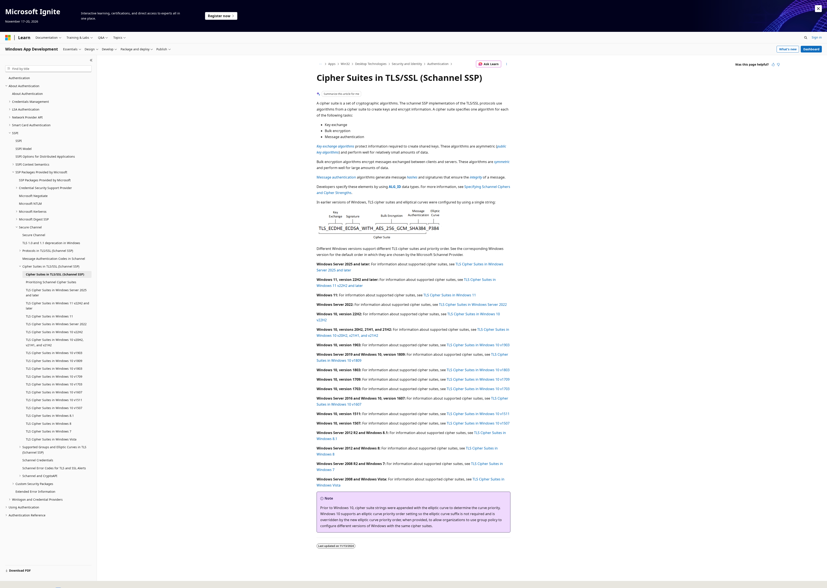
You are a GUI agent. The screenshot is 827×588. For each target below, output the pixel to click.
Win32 (345, 64)
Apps (332, 64)
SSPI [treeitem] (19, 141)
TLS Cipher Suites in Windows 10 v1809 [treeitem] (54, 361)
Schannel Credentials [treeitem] (37, 460)
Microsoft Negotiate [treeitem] (33, 196)
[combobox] (48, 68)
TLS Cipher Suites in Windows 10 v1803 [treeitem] (54, 368)
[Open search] (805, 38)
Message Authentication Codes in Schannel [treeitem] (53, 259)
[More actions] (506, 64)
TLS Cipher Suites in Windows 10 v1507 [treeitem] (54, 408)
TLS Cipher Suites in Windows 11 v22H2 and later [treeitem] (57, 306)
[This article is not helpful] (778, 64)
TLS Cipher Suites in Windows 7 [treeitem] (48, 431)
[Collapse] (91, 60)
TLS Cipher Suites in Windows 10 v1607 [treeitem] (54, 392)
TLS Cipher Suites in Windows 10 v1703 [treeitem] (54, 384)
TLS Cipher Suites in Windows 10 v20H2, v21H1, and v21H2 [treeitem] (55, 342)
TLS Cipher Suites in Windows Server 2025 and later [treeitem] (56, 292)
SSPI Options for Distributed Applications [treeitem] (45, 156)
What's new (788, 49)
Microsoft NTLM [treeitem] (30, 204)
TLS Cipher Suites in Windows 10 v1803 (478, 370)
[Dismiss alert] (818, 8)
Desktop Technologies (371, 64)
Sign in (817, 37)
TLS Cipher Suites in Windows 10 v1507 (478, 423)
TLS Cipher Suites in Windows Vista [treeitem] (51, 439)
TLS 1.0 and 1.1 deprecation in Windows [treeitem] (51, 243)
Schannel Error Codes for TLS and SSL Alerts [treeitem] (54, 468)
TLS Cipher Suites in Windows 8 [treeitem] (48, 424)
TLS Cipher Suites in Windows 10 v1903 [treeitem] (54, 353)
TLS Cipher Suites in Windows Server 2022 (473, 304)
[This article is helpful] (773, 64)
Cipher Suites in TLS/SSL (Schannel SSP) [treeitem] (55, 274)
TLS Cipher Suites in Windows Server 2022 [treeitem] (56, 324)
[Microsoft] (8, 37)
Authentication (438, 64)
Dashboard (811, 49)
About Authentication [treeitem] (27, 94)
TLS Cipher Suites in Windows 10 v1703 (478, 388)
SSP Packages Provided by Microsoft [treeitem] (45, 180)
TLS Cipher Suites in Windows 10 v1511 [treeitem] (54, 400)
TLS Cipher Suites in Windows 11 (449, 295)
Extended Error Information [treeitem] (35, 491)
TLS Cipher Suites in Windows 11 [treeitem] (49, 316)
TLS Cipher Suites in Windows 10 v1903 (478, 345)
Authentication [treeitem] (19, 78)
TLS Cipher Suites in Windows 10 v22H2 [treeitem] (54, 332)
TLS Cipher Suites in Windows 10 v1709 (478, 379)
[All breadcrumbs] (320, 64)
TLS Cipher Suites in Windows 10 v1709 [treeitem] (54, 376)
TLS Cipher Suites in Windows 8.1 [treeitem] (50, 416)
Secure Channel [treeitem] (33, 235)
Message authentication (336, 177)
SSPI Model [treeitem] (24, 149)
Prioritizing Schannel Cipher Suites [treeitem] (51, 282)
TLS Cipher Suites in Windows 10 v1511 (478, 413)
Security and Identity (407, 64)
